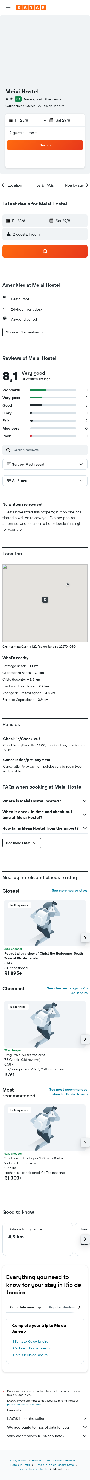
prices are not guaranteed (24, 1404)
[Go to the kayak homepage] (31, 7)
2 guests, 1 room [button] (23, 132)
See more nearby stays (70, 890)
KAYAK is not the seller (25, 1418)
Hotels (36, 1460)
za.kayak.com (18, 1460)
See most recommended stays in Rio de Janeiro (68, 1091)
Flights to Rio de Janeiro (30, 1341)
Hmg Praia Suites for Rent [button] (24, 1055)
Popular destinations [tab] (66, 1307)
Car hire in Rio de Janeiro (31, 1348)
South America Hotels (61, 1460)
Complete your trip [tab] (25, 1307)
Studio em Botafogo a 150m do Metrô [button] (33, 1158)
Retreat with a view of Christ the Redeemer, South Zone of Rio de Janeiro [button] (43, 955)
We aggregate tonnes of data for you (38, 1427)
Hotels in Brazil (20, 1465)
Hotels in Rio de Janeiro (30, 1355)
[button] (8, 7)
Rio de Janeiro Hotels (34, 1469)
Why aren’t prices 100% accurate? (35, 1435)
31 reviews (52, 99)
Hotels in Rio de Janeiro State (55, 1465)
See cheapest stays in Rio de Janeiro (67, 990)
